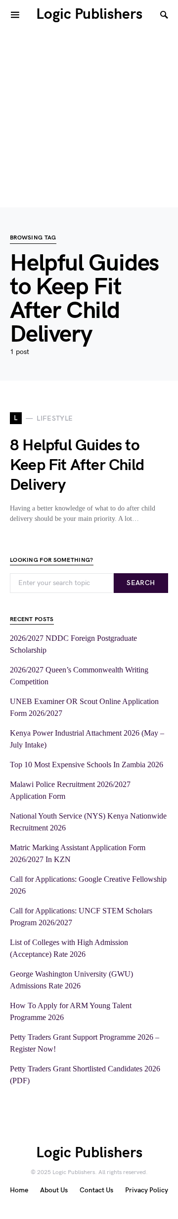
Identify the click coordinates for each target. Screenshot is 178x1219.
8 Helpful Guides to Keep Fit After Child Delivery (77, 465)
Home (19, 1190)
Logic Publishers (89, 14)
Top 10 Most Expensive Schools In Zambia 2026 (86, 764)
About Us (54, 1190)
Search (141, 583)
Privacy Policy (146, 1190)
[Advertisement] (89, 118)
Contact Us (96, 1190)
